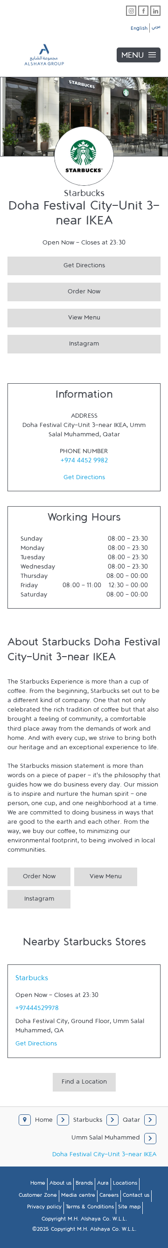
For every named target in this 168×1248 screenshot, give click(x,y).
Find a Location (84, 1083)
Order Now (53, 290)
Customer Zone (38, 1197)
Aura (103, 1184)
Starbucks (31, 980)
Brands (84, 1184)
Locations (125, 1184)
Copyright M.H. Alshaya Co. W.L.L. (84, 1220)
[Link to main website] (37, 54)
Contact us (136, 1197)
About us (60, 1184)
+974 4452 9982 (84, 462)
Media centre (78, 1197)
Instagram (53, 342)
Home (37, 1184)
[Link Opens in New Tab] (131, 11)
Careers (109, 1197)
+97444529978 (37, 1010)
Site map (129, 1208)
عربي (156, 28)
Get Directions (56, 264)
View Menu (53, 316)
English (139, 30)
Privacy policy (44, 1208)
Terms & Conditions (90, 1208)
